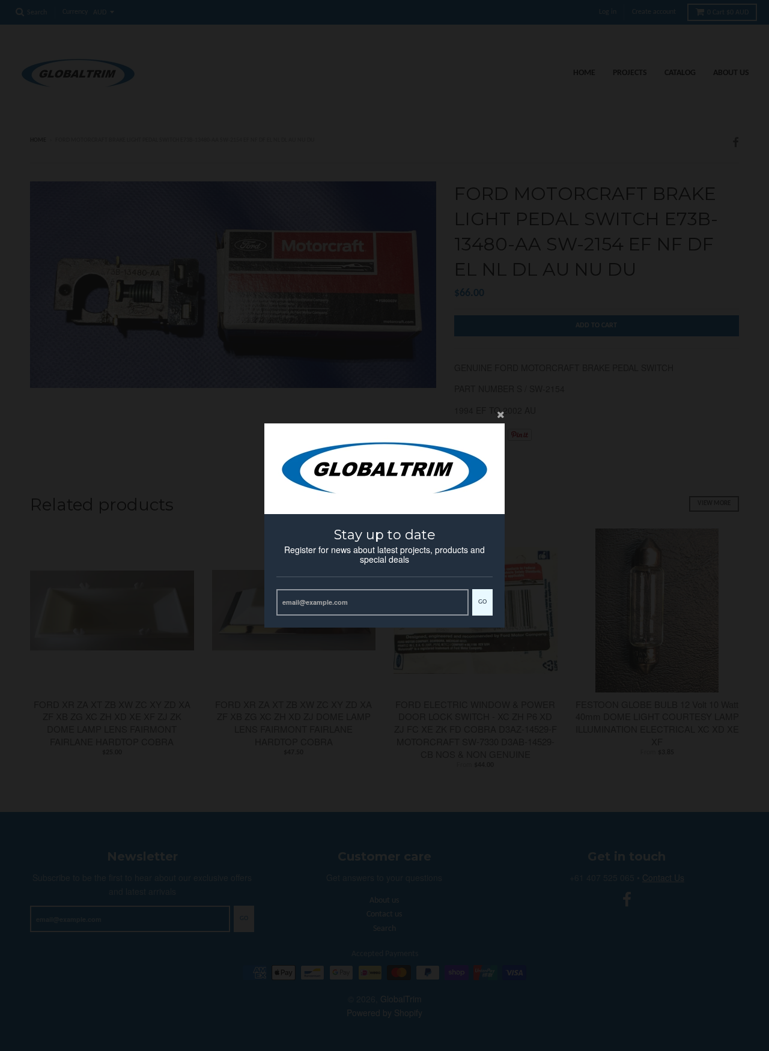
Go (482, 602)
